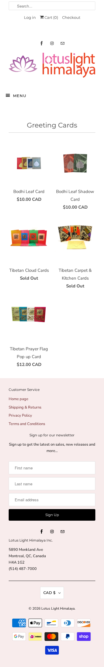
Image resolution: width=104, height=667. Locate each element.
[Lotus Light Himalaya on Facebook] (41, 43)
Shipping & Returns (25, 407)
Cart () (51, 17)
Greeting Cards (52, 125)
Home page (18, 399)
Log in (30, 17)
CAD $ (49, 592)
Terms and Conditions (27, 424)
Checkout (71, 17)
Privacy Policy (20, 415)
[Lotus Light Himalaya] (52, 68)
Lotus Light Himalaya (58, 608)
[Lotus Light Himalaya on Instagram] (52, 43)
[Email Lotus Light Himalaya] (62, 43)
